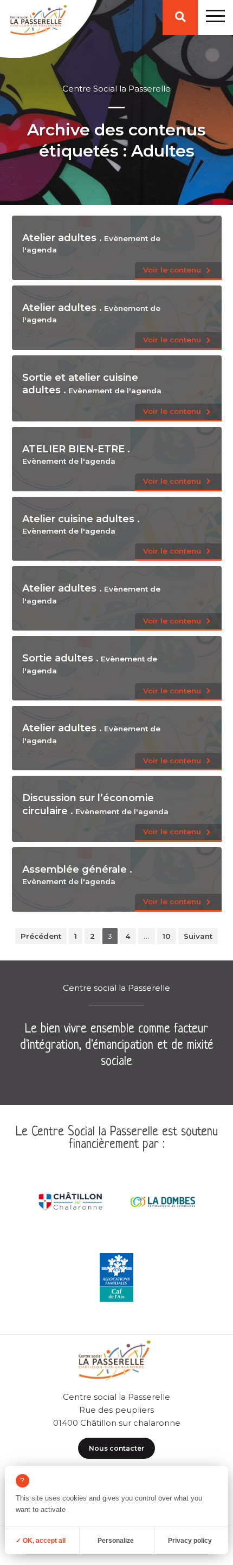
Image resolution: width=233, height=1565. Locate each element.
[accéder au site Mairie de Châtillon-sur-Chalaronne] (70, 1201)
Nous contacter (116, 1448)
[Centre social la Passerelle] (37, 23)
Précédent (41, 936)
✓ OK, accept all (41, 1540)
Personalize (116, 1540)
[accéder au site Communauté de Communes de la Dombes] (162, 1201)
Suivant (198, 936)
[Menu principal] (215, 17)
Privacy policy (190, 1540)
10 (167, 936)
